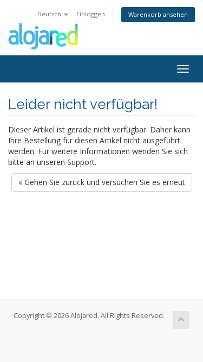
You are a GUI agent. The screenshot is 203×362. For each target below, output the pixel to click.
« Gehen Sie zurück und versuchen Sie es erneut (101, 182)
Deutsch (50, 14)
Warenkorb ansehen (158, 14)
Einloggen (90, 14)
